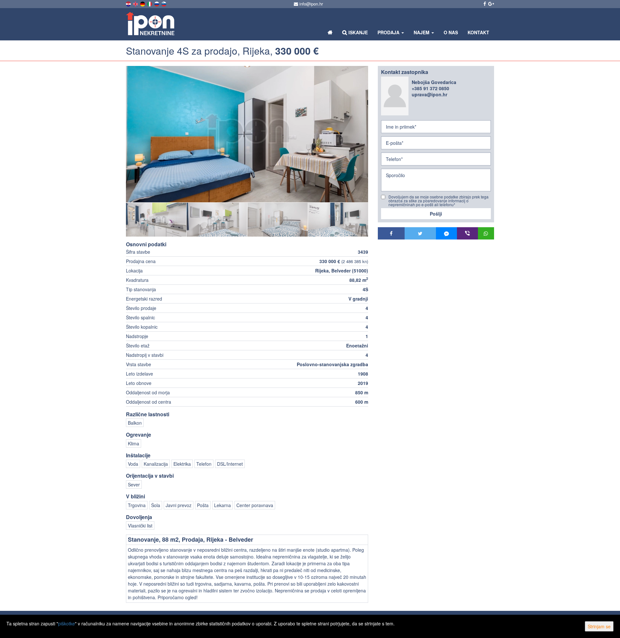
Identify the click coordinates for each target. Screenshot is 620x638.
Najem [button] (422, 32)
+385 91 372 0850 (430, 88)
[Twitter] (420, 233)
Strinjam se (599, 626)
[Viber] (467, 233)
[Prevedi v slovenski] (164, 3)
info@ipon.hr (310, 4)
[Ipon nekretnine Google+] (490, 3)
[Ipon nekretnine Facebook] (484, 3)
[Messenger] (446, 233)
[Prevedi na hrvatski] (129, 3)
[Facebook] (391, 233)
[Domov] (330, 32)
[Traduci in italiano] (150, 3)
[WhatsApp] (486, 233)
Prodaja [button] (389, 32)
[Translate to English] (136, 3)
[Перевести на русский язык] (157, 3)
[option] (156, 219)
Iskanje (357, 32)
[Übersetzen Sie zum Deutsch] (143, 3)
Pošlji (436, 213)
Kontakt (478, 32)
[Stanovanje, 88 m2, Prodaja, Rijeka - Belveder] (247, 134)
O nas (451, 32)
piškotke (66, 623)
